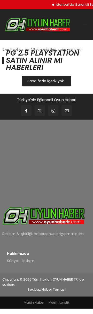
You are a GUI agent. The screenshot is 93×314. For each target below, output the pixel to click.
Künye (12, 260)
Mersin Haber (34, 302)
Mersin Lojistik (59, 302)
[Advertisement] (46, 159)
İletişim (28, 260)
